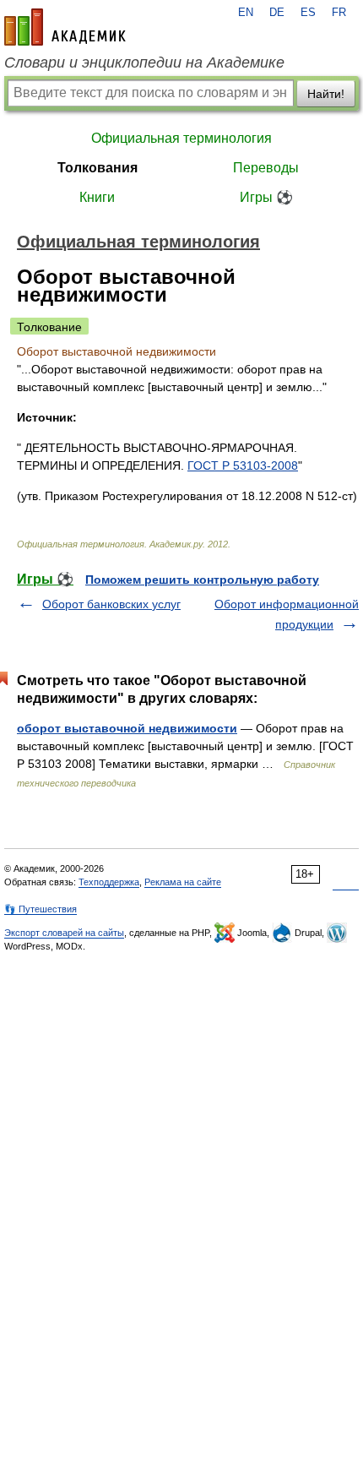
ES (308, 13)
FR (339, 13)
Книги (97, 197)
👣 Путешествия (40, 909)
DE (276, 13)
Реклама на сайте (182, 882)
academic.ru (65, 27)
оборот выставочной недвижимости (127, 728)
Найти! (325, 94)
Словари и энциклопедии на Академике (144, 62)
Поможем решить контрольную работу (202, 579)
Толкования (97, 168)
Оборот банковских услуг (111, 604)
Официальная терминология (181, 138)
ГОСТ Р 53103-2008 (242, 465)
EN (245, 13)
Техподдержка (109, 882)
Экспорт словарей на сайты (64, 933)
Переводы (266, 168)
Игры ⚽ (266, 197)
